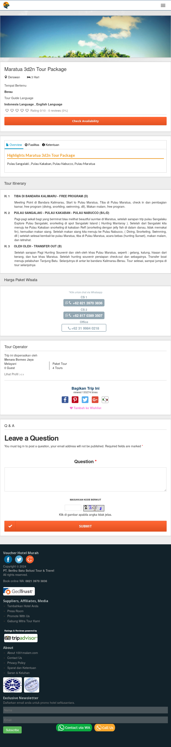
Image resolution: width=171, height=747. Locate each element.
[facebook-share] (65, 399)
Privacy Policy (16, 663)
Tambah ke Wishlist (87, 408)
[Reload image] (93, 508)
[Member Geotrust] (19, 590)
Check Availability (85, 121)
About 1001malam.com (22, 653)
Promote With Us (18, 616)
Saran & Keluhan (18, 673)
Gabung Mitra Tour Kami (23, 621)
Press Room (15, 611)
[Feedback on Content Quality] (105, 399)
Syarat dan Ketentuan (21, 668)
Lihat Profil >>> (14, 374)
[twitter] (19, 562)
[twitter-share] (85, 399)
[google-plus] (30, 562)
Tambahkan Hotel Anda (22, 606)
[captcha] (93, 508)
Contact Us (14, 658)
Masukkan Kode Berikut (85, 499)
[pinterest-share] (75, 399)
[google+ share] (95, 399)
